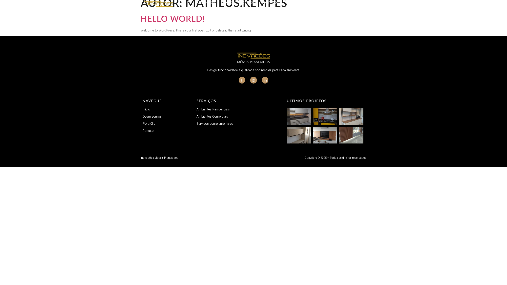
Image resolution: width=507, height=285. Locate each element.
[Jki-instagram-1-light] (253, 80)
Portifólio (249, 3)
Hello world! (173, 19)
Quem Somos (205, 3)
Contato (270, 3)
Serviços (228, 3)
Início (185, 3)
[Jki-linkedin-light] (265, 80)
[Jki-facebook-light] (242, 80)
